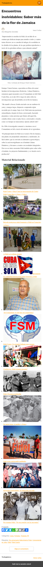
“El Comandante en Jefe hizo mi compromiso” (18, 312)
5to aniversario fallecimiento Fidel (20, 540)
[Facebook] (3, 531)
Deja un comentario (21, 549)
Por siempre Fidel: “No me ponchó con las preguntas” (21, 522)
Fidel (9, 542)
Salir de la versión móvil (21, 564)
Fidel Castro (16, 542)
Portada (17, 536)
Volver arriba (37, 558)
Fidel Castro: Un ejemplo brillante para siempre (18, 344)
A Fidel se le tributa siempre (12, 254)
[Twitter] (6, 531)
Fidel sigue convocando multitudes (14, 461)
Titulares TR (25, 536)
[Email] (20, 531)
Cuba (12, 536)
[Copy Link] (23, 531)
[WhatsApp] (13, 531)
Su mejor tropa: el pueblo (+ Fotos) (14, 424)
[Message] (16, 531)
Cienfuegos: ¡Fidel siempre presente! (15, 369)
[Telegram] (10, 531)
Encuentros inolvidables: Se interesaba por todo (19, 490)
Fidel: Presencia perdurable (12, 394)
